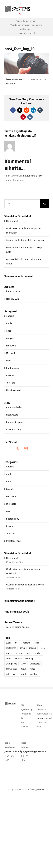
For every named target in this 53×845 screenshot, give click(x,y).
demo (22, 648)
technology (35, 664)
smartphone (11, 664)
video (32, 669)
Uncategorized (13, 390)
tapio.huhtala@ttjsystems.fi (34, 751)
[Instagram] (26, 448)
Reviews (10, 375)
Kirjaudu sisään (14, 407)
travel (23, 669)
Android (10, 316)
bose (17, 643)
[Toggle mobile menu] (47, 9)
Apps (8, 330)
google (9, 653)
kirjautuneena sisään (31, 175)
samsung (29, 658)
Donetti (41, 789)
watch (23, 674)
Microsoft (11, 353)
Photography (12, 368)
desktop (32, 648)
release (18, 658)
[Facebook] (8, 448)
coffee (36, 643)
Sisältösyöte (12, 414)
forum (42, 648)
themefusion (12, 669)
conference (11, 648)
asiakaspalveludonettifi (14, 79)
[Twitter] (17, 448)
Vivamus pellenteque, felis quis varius (25, 240)
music (8, 658)
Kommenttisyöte (14, 422)
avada (8, 643)
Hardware (11, 345)
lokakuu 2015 (12, 298)
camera (26, 643)
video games (11, 674)
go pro (19, 653)
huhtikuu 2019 (13, 291)
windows (34, 674)
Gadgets (10, 338)
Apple (9, 323)
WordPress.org (13, 429)
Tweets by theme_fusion (16, 627)
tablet (23, 664)
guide (28, 653)
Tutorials (10, 382)
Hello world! (12, 221)
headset (38, 653)
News (8, 360)
